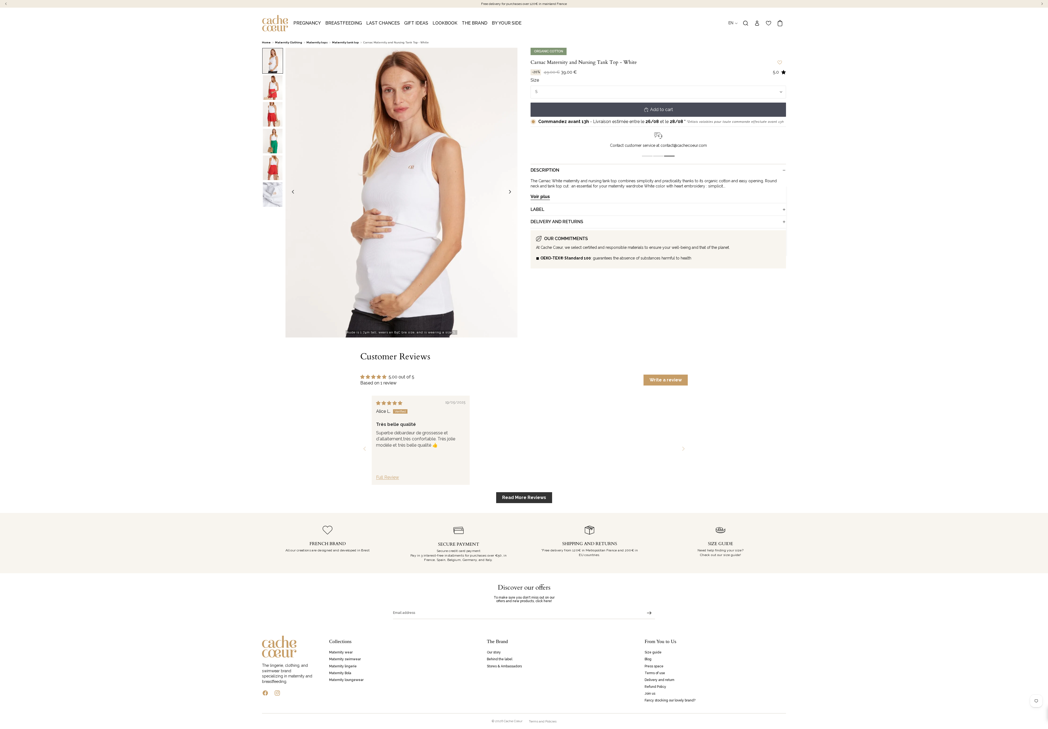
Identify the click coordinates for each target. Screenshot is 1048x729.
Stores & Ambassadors (504, 666)
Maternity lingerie (343, 666)
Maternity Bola (340, 673)
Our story (494, 652)
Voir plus (540, 196)
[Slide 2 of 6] (272, 87)
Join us (650, 693)
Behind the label (499, 659)
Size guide (653, 652)
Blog (648, 659)
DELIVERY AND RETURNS (557, 221)
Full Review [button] (387, 477)
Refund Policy (655, 687)
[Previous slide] (291, 193)
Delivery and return (659, 680)
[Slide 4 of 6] (272, 141)
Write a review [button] (666, 380)
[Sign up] (649, 613)
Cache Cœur (513, 721)
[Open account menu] (757, 23)
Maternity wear (341, 652)
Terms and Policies (542, 721)
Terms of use (655, 673)
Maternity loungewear (346, 680)
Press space (654, 666)
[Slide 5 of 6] (272, 168)
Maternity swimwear (345, 659)
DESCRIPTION (545, 170)
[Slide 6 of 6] (272, 194)
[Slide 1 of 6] (272, 61)
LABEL (537, 209)
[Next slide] (511, 193)
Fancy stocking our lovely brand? (670, 700)
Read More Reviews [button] (524, 497)
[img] (389, 403)
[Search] (746, 23)
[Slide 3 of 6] (272, 114)
